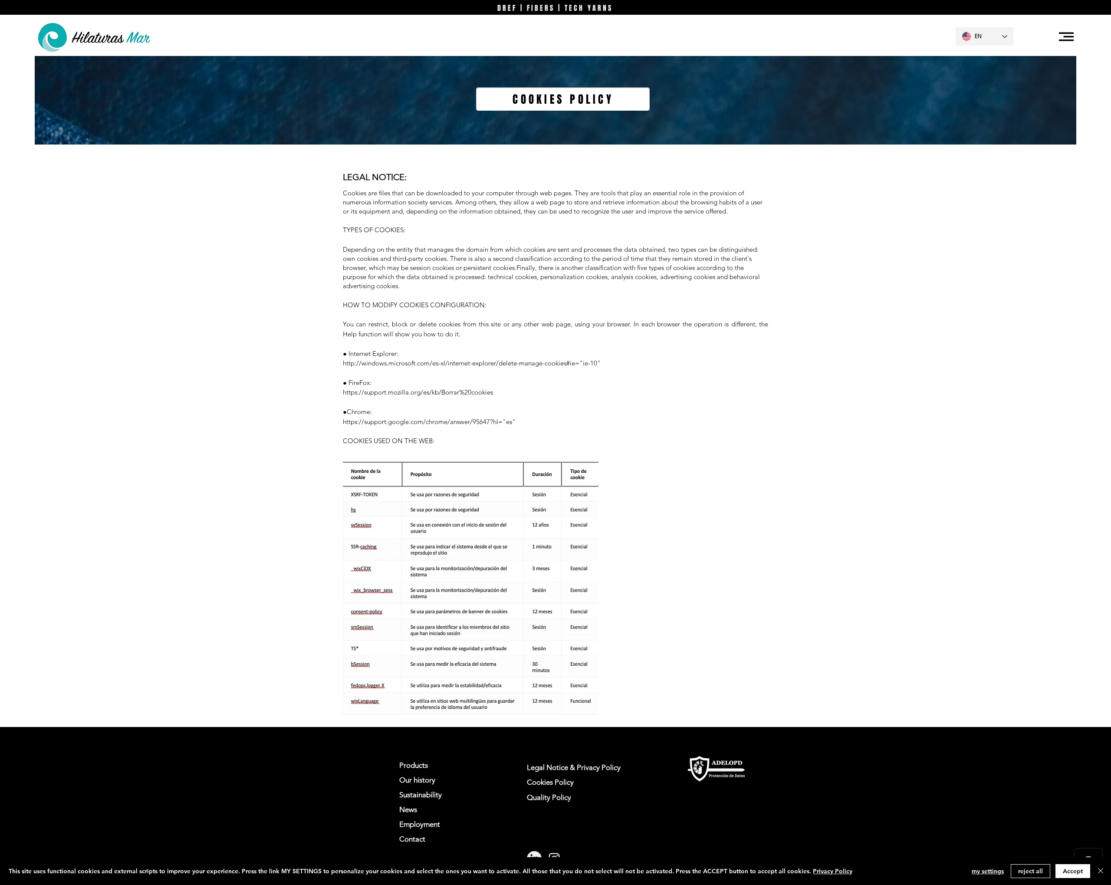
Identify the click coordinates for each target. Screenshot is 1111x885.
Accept (1073, 871)
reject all (1030, 871)
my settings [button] (988, 871)
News (408, 809)
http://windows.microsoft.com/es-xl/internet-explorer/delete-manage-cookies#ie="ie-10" (472, 363)
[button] (1066, 37)
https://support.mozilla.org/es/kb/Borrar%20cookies (418, 392)
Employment (419, 824)
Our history (417, 780)
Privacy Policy (832, 871)
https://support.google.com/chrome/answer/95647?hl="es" (429, 422)
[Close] (1100, 871)
